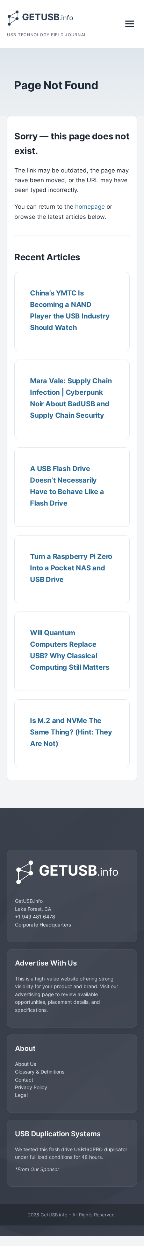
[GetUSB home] (72, 872)
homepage (90, 206)
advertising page (34, 994)
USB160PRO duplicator (100, 1149)
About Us (25, 1064)
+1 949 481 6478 (35, 917)
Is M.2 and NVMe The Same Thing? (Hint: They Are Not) (71, 732)
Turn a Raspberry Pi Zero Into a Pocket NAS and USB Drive (71, 568)
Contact (24, 1080)
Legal (21, 1095)
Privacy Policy (31, 1087)
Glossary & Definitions (39, 1072)
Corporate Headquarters (43, 925)
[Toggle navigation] (129, 24)
